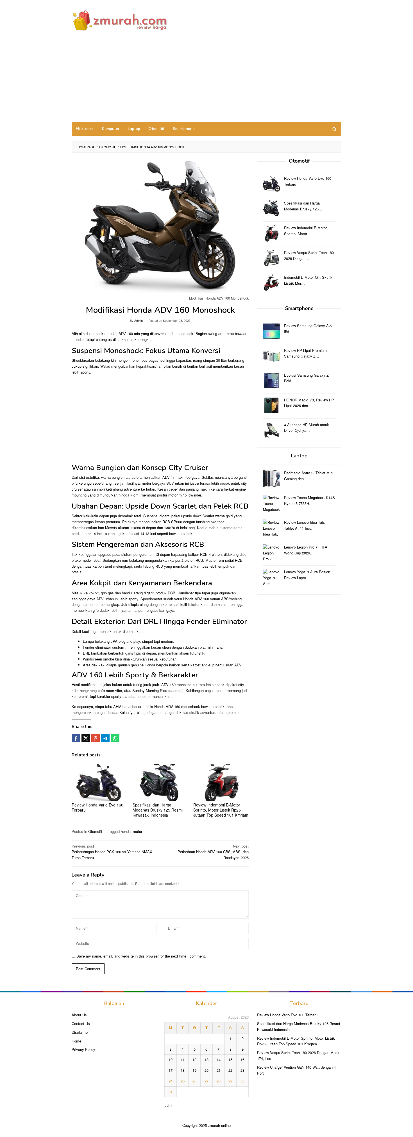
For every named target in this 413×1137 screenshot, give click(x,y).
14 (219, 1059)
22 (230, 1070)
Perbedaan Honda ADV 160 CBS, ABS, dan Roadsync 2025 (213, 851)
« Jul (168, 1105)
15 (230, 1059)
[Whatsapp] (115, 738)
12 (194, 1059)
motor (137, 831)
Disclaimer (80, 1032)
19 (194, 1070)
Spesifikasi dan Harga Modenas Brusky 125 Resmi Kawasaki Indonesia (158, 810)
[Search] (334, 129)
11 (183, 1059)
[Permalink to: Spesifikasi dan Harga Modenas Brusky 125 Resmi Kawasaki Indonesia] (160, 782)
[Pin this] (95, 738)
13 (206, 1059)
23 (242, 1070)
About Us (79, 1014)
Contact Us (81, 1023)
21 (219, 1070)
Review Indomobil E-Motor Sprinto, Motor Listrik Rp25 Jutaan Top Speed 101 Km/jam (220, 810)
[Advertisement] (206, 79)
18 (183, 1070)
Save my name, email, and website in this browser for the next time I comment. (141, 956)
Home (76, 1041)
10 (171, 1059)
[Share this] (76, 738)
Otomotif (95, 831)
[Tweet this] (85, 738)
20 (206, 1070)
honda (126, 831)
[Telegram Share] (105, 738)
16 (242, 1059)
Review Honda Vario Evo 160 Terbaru (97, 807)
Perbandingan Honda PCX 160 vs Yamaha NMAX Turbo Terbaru (112, 851)
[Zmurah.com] (119, 20)
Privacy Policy (83, 1049)
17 (171, 1070)
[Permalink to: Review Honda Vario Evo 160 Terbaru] (99, 782)
